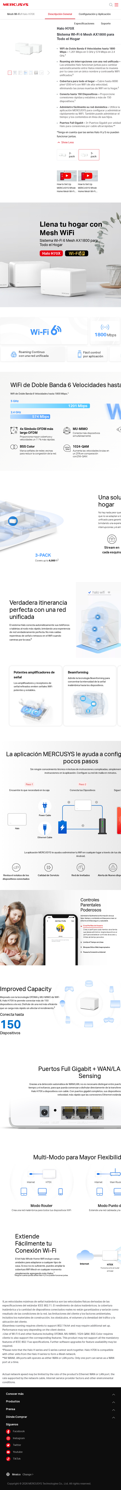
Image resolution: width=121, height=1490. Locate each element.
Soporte (106, 23)
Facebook (19, 1431)
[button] (47, 73)
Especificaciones (84, 23)
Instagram (19, 1438)
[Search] (111, 4)
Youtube (18, 1451)
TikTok (16, 1458)
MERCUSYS (15, 4)
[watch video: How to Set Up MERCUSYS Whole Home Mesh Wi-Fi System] (67, 176)
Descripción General (60, 14)
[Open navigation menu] (116, 5)
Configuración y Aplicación (95, 14)
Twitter (17, 1445)
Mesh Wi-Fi (13, 14)
